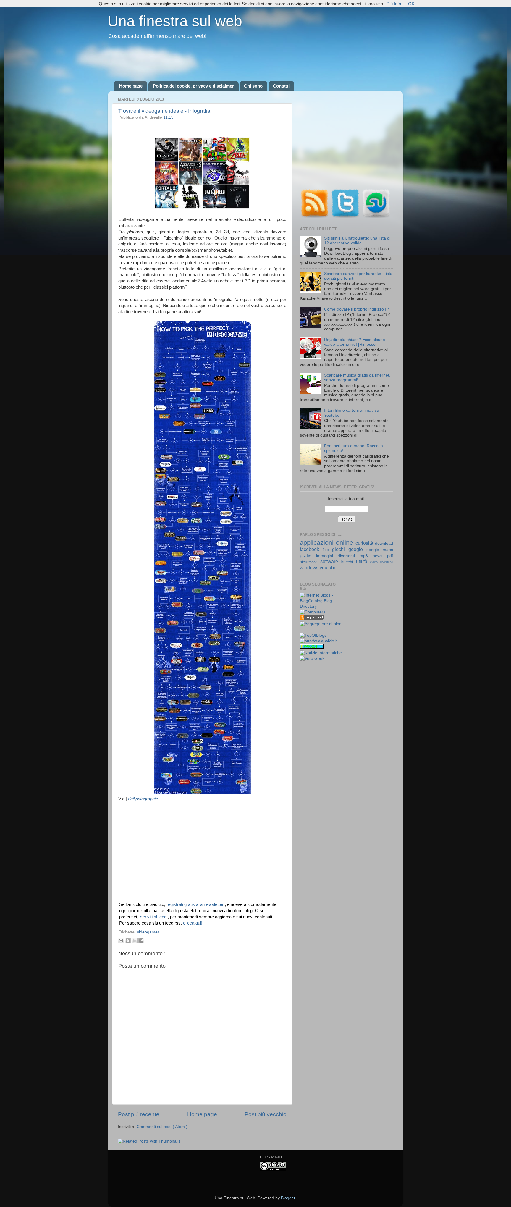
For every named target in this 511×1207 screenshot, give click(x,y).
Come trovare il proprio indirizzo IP (356, 309)
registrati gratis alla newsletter (195, 904)
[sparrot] (312, 647)
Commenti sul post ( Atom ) (162, 1126)
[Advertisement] (255, 60)
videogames (148, 932)
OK (411, 3)
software (330, 561)
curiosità (365, 543)
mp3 (366, 556)
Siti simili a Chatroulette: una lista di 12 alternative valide (357, 240)
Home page (131, 85)
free (327, 550)
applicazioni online (327, 542)
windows (310, 567)
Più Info (394, 3)
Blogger (288, 1198)
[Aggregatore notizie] (312, 618)
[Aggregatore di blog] (321, 624)
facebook (311, 549)
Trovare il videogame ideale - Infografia (164, 111)
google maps (379, 549)
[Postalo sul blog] (128, 940)
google (357, 549)
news (380, 556)
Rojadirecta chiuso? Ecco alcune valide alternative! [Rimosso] (354, 342)
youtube (328, 567)
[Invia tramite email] (121, 940)
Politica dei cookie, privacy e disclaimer (193, 85)
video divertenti (381, 562)
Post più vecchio (266, 1114)
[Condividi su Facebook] (141, 940)
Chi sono (253, 85)
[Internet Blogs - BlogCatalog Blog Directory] (321, 606)
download (384, 543)
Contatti (281, 85)
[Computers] (312, 612)
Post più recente (138, 1114)
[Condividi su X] (135, 940)
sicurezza (310, 562)
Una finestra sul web (175, 21)
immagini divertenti (338, 556)
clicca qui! (192, 923)
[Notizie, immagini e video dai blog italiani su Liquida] (312, 630)
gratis (308, 555)
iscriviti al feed (153, 916)
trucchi (348, 562)
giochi (340, 549)
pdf (390, 556)
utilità (363, 561)
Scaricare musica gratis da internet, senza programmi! (357, 377)
